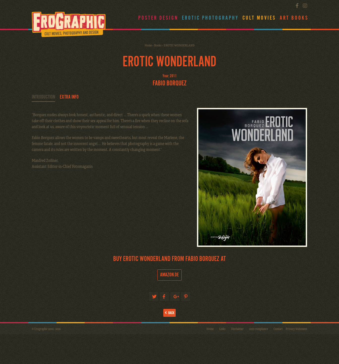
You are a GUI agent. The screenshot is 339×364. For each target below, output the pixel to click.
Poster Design (158, 18)
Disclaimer (237, 329)
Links (222, 329)
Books (158, 45)
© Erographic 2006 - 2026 (46, 329)
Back (170, 313)
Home (148, 45)
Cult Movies (259, 18)
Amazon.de (169, 275)
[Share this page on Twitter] (154, 296)
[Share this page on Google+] (175, 296)
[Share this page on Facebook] (164, 296)
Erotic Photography (210, 18)
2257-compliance (258, 329)
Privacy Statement (296, 329)
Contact (278, 329)
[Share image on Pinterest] (186, 296)
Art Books (294, 18)
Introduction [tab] (43, 97)
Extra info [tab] (69, 97)
